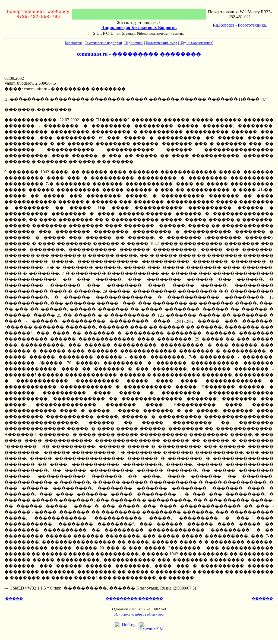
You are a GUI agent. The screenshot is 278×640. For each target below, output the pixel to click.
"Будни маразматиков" (196, 43)
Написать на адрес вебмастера (139, 614)
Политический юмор (161, 43)
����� (14, 599)
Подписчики (133, 43)
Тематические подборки (103, 43)
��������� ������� (134, 599)
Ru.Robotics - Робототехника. (240, 25)
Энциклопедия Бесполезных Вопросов (139, 27)
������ (262, 599)
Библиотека (74, 43)
